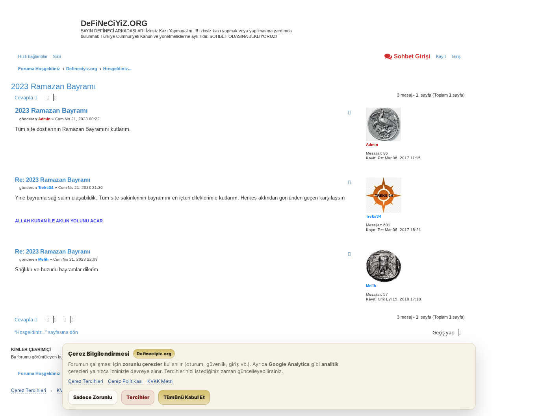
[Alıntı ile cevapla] (349, 112)
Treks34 (373, 216)
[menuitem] (55, 56)
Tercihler (137, 397)
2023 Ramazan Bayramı (53, 86)
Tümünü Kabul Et (184, 397)
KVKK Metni (160, 381)
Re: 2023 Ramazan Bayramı (52, 179)
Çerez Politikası (125, 381)
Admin (372, 144)
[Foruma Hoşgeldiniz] (47, 25)
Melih (371, 286)
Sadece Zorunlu (92, 397)
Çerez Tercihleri (85, 381)
